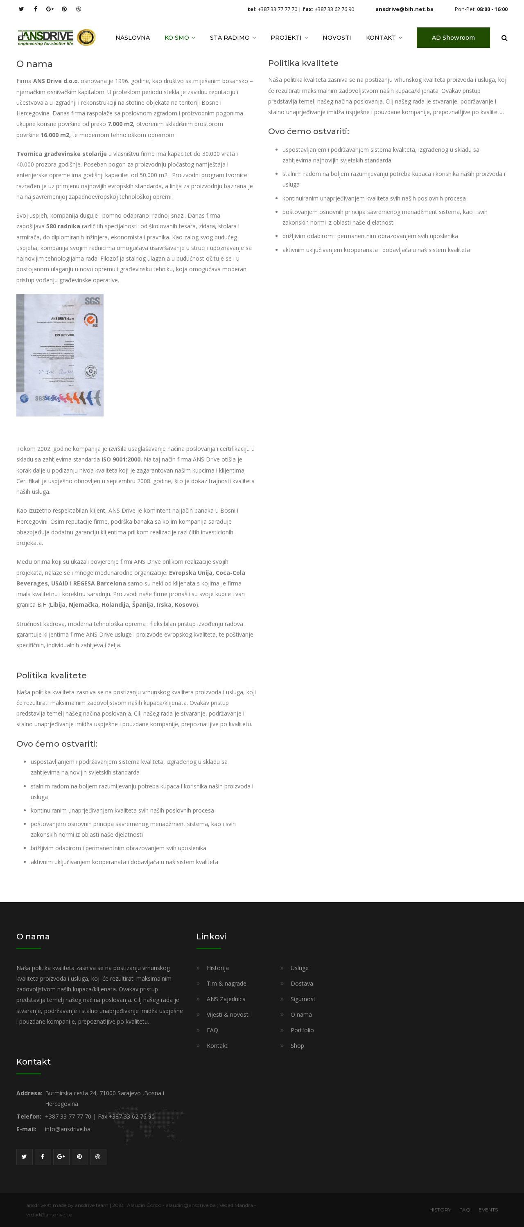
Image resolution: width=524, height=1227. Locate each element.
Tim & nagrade (226, 983)
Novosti (337, 37)
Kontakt (381, 37)
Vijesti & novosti (228, 1014)
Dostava (302, 983)
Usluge (300, 968)
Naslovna (132, 37)
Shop (297, 1045)
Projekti (286, 37)
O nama (301, 1014)
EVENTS (488, 1210)
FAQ (212, 1030)
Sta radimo (230, 37)
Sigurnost (303, 999)
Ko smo (177, 37)
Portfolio (302, 1030)
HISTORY (440, 1210)
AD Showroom (453, 37)
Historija (218, 968)
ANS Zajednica (226, 999)
